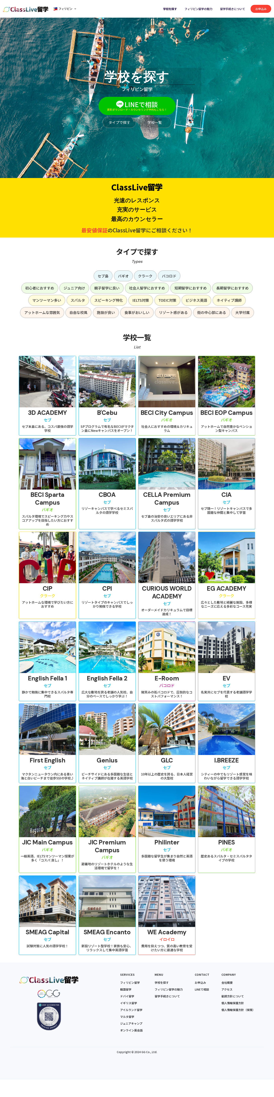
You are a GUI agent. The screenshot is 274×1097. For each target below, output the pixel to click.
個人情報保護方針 (232, 1003)
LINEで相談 (202, 989)
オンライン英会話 (131, 1030)
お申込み (200, 982)
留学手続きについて (232, 9)
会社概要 (227, 982)
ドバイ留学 (127, 996)
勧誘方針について (232, 996)
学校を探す (170, 9)
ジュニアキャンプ (131, 1023)
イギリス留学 (128, 1003)
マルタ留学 (127, 1016)
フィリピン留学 (130, 982)
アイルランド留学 (131, 1009)
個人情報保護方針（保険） (238, 1009)
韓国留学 (125, 989)
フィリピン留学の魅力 (198, 9)
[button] (65, 8)
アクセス (226, 989)
